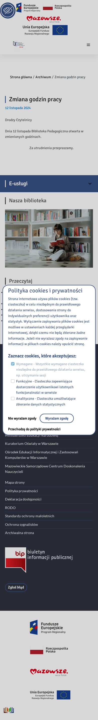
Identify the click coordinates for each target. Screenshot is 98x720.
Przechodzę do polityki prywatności (34, 429)
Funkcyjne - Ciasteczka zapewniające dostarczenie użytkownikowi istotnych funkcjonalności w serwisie (45, 387)
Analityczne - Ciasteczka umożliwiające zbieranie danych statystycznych (46, 401)
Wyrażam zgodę (56, 418)
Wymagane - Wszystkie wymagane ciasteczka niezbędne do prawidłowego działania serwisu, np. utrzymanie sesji (50, 369)
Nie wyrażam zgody (22, 418)
